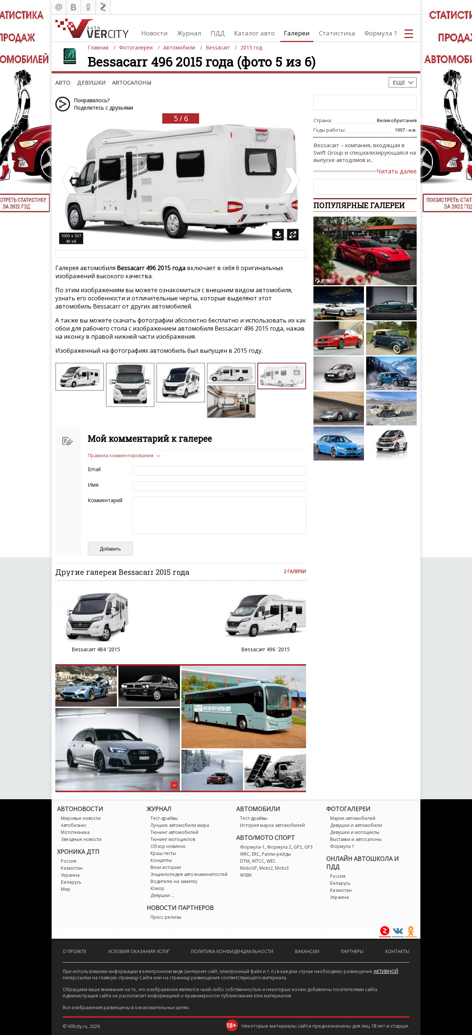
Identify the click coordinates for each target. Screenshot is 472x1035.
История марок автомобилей (272, 825)
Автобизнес (74, 825)
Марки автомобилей (352, 818)
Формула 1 (381, 33)
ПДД (218, 33)
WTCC (258, 861)
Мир (65, 889)
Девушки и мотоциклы (354, 832)
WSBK (246, 875)
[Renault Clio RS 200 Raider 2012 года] (338, 373)
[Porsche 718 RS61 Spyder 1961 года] (338, 408)
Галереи (297, 33)
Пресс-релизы (165, 917)
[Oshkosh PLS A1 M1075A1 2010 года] (391, 408)
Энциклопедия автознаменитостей (189, 874)
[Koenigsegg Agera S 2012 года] (391, 303)
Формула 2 (279, 847)
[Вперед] (291, 180)
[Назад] (70, 180)
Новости (154, 33)
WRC (245, 854)
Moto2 (266, 868)
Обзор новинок (167, 846)
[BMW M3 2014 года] (338, 443)
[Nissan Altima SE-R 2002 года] (338, 338)
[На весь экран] (293, 235)
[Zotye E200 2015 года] (391, 443)
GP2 (298, 847)
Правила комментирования (120, 455)
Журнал (189, 33)
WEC (271, 861)
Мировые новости (81, 818)
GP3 (308, 847)
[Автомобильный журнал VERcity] (92, 28)
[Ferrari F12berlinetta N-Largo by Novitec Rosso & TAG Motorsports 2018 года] (365, 251)
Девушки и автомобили (356, 825)
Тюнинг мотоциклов (172, 839)
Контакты (397, 951)
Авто (62, 82)
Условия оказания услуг (139, 951)
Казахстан (72, 868)
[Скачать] (278, 235)
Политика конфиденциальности (232, 951)
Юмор (157, 888)
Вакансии (307, 951)
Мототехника (75, 832)
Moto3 (282, 868)
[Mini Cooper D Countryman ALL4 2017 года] (391, 373)
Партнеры (352, 951)
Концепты (161, 860)
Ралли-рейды (276, 854)
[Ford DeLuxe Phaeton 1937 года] (391, 338)
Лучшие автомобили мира (179, 825)
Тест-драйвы (164, 818)
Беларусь (71, 882)
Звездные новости (81, 839)
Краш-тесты (163, 853)
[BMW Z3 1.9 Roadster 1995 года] (338, 303)
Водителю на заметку (173, 881)
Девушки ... (162, 895)
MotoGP (248, 868)
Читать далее (396, 171)
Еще (399, 82)
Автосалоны (132, 82)
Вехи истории (165, 867)
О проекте (74, 951)
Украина (70, 875)
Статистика (337, 33)
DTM (245, 861)
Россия (68, 861)
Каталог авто (254, 33)
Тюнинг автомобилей (174, 832)
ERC (256, 854)
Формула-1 (252, 847)
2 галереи (295, 571)
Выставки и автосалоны (356, 839)
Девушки (91, 82)
